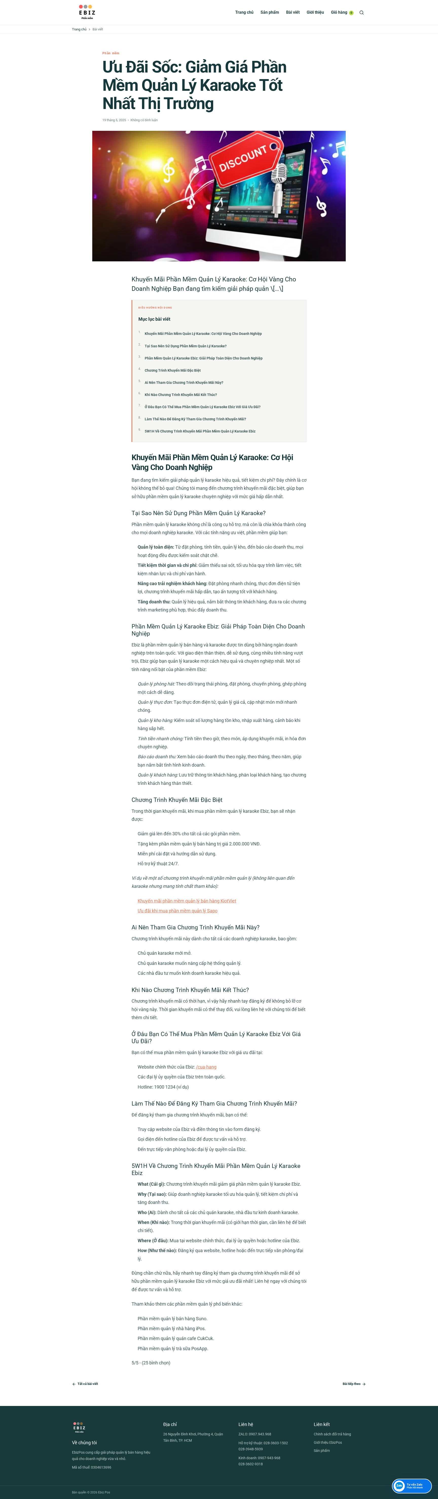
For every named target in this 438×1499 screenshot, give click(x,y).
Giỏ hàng (341, 12)
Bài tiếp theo (351, 1384)
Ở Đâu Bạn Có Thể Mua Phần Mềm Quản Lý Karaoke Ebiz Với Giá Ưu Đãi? (203, 407)
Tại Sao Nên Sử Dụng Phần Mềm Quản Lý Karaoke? (186, 346)
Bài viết (293, 12)
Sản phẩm (270, 12)
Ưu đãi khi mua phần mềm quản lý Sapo (177, 910)
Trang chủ (244, 12)
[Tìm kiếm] (361, 12)
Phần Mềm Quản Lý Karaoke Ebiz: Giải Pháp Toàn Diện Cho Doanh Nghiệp (204, 358)
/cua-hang (206, 1067)
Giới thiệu (315, 12)
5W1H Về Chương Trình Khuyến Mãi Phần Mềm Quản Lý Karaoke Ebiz (200, 431)
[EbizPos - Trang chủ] (87, 12)
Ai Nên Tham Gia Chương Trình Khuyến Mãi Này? (184, 383)
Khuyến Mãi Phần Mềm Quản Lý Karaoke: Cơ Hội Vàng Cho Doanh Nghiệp (203, 334)
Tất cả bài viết (88, 1384)
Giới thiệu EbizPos (328, 1442)
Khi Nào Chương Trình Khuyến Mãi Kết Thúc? (181, 395)
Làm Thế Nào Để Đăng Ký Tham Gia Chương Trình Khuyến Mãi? (195, 419)
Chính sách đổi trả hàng (332, 1434)
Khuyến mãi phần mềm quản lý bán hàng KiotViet (187, 901)
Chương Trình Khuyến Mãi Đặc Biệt (173, 370)
